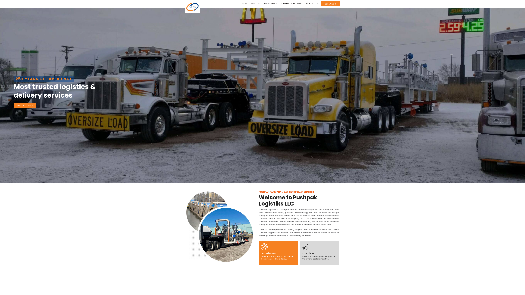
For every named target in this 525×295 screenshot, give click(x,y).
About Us (255, 3)
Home (244, 3)
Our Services (270, 3)
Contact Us (312, 3)
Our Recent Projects (291, 3)
